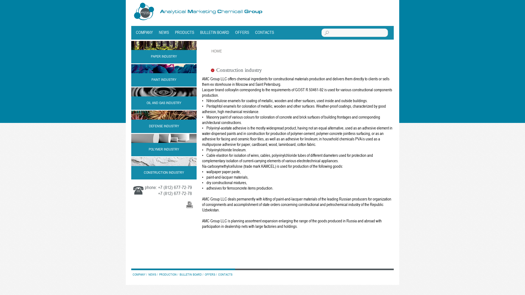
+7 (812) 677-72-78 (175, 193)
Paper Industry (164, 56)
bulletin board (214, 32)
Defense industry (164, 126)
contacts (264, 32)
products (184, 32)
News (152, 274)
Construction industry (164, 172)
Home (216, 51)
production (168, 274)
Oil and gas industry (164, 103)
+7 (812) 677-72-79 (175, 187)
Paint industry (163, 79)
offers (242, 32)
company (144, 32)
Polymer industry (164, 149)
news (164, 32)
